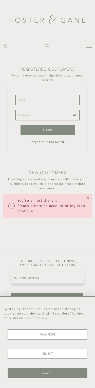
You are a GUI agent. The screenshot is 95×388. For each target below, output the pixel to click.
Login (47, 130)
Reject (47, 353)
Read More (48, 334)
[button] (47, 46)
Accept (47, 373)
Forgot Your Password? (48, 142)
